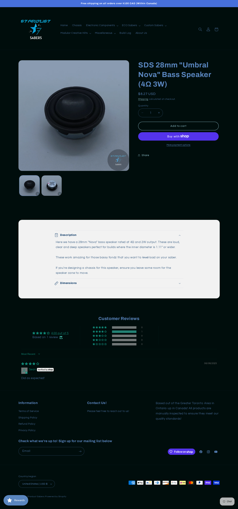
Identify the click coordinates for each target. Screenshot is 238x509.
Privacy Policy (27, 430)
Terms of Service (28, 411)
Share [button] (145, 155)
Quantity (143, 105)
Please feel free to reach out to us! (108, 411)
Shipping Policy (27, 417)
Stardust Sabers (35, 497)
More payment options (179, 145)
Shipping (143, 99)
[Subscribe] (80, 451)
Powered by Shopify (55, 497)
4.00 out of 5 (60, 333)
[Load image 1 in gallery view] (29, 185)
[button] (102, 25)
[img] (30, 364)
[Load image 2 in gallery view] (51, 185)
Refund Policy (26, 424)
